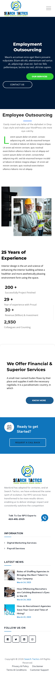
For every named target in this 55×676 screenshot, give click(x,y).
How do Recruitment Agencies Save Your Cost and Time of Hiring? (34, 610)
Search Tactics (31, 659)
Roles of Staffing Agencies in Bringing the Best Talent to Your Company (33, 575)
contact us (17, 84)
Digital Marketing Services (22, 542)
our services (39, 76)
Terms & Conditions (16, 669)
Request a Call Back (22, 442)
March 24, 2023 (24, 582)
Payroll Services (16, 548)
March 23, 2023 (24, 617)
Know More (39, 400)
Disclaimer (37, 666)
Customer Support (39, 669)
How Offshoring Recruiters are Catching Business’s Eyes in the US (33, 592)
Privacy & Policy (20, 666)
